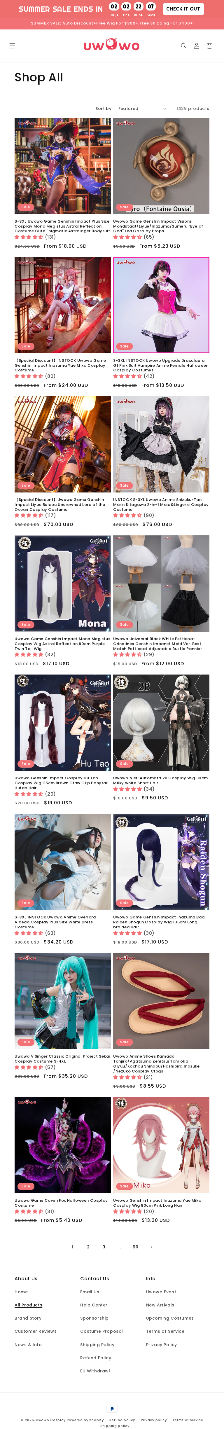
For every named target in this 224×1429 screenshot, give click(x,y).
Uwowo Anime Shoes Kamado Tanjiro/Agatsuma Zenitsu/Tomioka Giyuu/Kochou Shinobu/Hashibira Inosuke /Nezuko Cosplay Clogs (156, 1064)
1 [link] (73, 1246)
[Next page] (151, 1247)
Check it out (183, 9)
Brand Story (28, 1318)
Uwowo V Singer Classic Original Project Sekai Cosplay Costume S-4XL (62, 1059)
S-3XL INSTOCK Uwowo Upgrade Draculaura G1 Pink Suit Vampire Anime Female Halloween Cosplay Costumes (161, 365)
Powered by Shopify (85, 1420)
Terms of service (187, 1420)
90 (135, 1247)
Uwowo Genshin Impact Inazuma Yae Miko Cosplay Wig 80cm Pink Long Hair (157, 1203)
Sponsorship (94, 1318)
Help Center (94, 1305)
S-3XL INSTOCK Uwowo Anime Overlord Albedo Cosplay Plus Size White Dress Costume (55, 922)
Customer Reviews (36, 1331)
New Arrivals (160, 1305)
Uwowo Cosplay (51, 1420)
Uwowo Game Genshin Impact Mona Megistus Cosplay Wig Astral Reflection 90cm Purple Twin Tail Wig (62, 644)
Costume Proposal (101, 1331)
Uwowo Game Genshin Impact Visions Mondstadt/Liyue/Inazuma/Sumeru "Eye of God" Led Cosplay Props (158, 226)
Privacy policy (154, 1420)
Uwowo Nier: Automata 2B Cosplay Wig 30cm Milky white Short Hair (160, 781)
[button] (12, 45)
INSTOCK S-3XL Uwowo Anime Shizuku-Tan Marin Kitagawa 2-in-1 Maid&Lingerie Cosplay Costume (161, 504)
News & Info (28, 1345)
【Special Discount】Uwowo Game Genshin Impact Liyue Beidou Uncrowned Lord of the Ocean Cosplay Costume (60, 504)
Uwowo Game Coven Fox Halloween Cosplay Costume (61, 1203)
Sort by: (103, 108)
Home (21, 1292)
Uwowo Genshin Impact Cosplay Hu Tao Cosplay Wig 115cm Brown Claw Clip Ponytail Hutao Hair (61, 783)
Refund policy (122, 1420)
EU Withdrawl (95, 1371)
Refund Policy (95, 1358)
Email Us (89, 1292)
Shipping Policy (97, 1345)
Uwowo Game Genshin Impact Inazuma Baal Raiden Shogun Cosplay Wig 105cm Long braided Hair (159, 922)
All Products (28, 1305)
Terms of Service (165, 1331)
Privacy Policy (161, 1345)
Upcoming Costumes (170, 1318)
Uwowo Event (161, 1292)
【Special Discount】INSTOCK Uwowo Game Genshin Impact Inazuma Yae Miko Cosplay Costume (60, 365)
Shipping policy (115, 1425)
